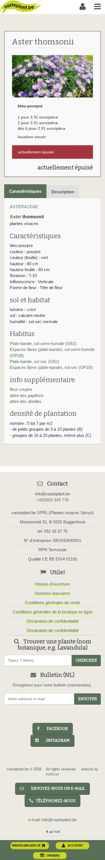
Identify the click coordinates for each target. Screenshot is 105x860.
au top (54, 832)
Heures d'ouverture (52, 584)
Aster (15, 216)
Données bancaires (52, 593)
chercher (86, 660)
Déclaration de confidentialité (53, 621)
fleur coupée (21, 389)
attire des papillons (27, 395)
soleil (31, 309)
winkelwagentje (26, 845)
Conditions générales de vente (52, 602)
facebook (55, 728)
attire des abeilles (25, 401)
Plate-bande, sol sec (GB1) (34, 361)
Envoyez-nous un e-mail (55, 788)
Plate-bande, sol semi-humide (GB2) (43, 343)
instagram (55, 740)
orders (53, 855)
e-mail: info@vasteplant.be (52, 819)
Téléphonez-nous (54, 800)
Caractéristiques (25, 191)
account (75, 845)
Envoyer (87, 698)
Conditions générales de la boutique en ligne (52, 611)
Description (63, 191)
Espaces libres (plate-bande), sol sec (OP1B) (51, 367)
